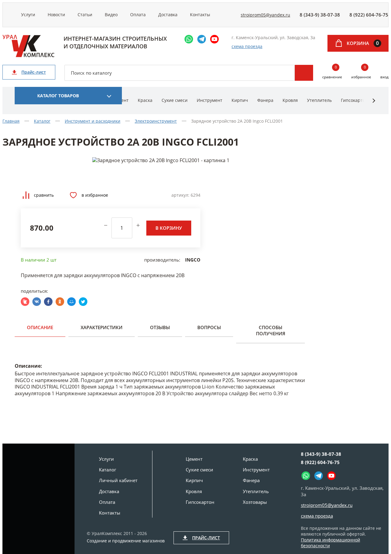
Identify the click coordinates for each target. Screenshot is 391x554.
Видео (111, 14)
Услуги (28, 14)
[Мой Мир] (71, 301)
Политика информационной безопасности (330, 542)
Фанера (265, 100)
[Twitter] (83, 301)
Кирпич (240, 100)
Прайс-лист (33, 72)
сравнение (332, 72)
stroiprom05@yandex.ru (265, 15)
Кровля (290, 100)
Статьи (85, 14)
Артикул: (180, 195)
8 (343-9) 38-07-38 (320, 15)
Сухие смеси (175, 100)
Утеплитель (319, 100)
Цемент (194, 459)
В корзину (168, 228)
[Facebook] (48, 301)
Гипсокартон (354, 100)
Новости (56, 14)
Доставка (167, 14)
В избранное (95, 195)
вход (384, 77)
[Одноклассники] (60, 301)
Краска (145, 100)
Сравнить (44, 195)
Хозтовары (255, 502)
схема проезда (247, 46)
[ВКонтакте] (36, 301)
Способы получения (270, 330)
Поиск (304, 73)
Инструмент (209, 100)
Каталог (107, 470)
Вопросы (209, 327)
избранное (361, 72)
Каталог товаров (58, 96)
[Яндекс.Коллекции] (25, 301)
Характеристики (101, 327)
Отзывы (160, 327)
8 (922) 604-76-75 (368, 15)
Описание (40, 327)
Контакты (200, 14)
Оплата (138, 14)
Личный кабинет (118, 480)
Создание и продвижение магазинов (126, 541)
